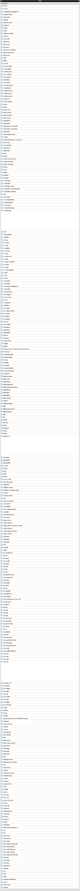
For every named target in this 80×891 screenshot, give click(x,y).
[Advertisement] (38, 221)
